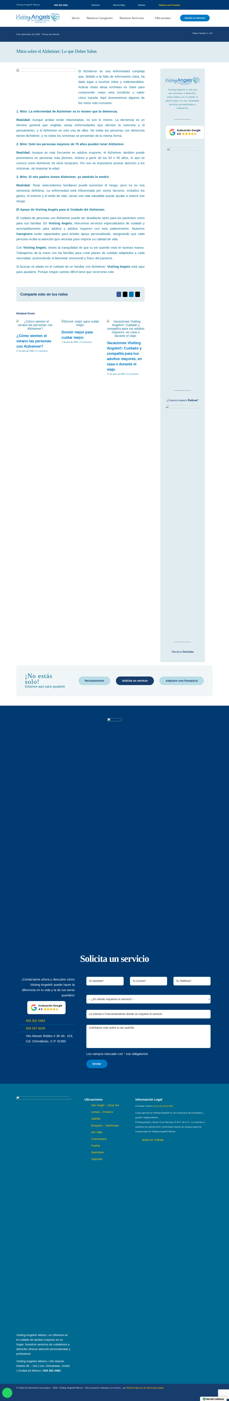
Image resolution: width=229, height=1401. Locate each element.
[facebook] (192, 5)
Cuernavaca (99, 1138)
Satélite (96, 1118)
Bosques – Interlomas (105, 1125)
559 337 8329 (35, 1028)
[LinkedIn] (131, 294)
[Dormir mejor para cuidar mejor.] (80, 323)
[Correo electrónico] (137, 294)
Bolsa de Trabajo (153, 1139)
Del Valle (96, 1132)
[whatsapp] (207, 1388)
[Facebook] (119, 294)
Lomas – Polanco (102, 1112)
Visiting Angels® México (28, 4)
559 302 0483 (35, 1020)
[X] (125, 294)
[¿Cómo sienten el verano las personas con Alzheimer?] (35, 325)
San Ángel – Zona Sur (105, 1105)
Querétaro (97, 1152)
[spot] (38, 14)
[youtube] (202, 5)
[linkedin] (207, 5)
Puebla (95, 1145)
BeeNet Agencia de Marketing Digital (145, 1388)
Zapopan (96, 1159)
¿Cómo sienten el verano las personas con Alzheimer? (33, 341)
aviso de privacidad (163, 1106)
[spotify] (212, 5)
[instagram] (197, 5)
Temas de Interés (50, 34)
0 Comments (42, 351)
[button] (185, 132)
